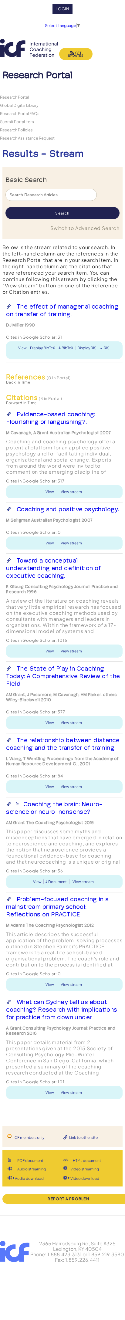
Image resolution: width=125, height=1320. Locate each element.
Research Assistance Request (27, 137)
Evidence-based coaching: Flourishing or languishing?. (50, 418)
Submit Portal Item (17, 121)
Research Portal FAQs (19, 113)
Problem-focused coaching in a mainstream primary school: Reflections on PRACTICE (57, 906)
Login (63, 8)
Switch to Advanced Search (85, 228)
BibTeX (67, 348)
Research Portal (14, 97)
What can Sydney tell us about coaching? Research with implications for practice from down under (61, 1009)
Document (57, 881)
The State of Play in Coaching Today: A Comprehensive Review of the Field (63, 676)
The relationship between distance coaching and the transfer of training (63, 743)
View (22, 348)
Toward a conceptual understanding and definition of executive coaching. (53, 568)
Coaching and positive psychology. (68, 509)
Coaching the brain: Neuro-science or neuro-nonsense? (54, 807)
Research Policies (16, 129)
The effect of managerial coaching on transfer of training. (62, 310)
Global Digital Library (19, 105)
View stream (71, 491)
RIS (107, 348)
